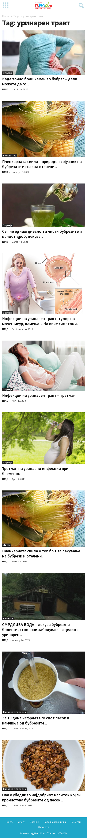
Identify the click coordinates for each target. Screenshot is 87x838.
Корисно (8, 618)
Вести (10, 821)
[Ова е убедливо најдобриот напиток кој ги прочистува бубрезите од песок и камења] (43, 765)
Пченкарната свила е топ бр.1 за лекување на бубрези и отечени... (41, 553)
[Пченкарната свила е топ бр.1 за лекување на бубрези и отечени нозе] (43, 518)
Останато (43, 826)
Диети (6, 545)
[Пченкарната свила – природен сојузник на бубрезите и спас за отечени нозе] (43, 129)
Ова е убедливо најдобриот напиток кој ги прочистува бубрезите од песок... (41, 797)
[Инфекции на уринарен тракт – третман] (43, 366)
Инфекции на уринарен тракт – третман (39, 395)
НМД (5, 329)
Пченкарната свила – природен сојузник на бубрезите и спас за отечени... (42, 164)
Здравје (7, 72)
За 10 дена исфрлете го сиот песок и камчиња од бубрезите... (35, 720)
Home (6, 16)
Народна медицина (14, 712)
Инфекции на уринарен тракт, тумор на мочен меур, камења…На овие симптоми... (40, 321)
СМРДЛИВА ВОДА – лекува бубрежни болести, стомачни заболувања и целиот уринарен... (40, 629)
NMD (5, 89)
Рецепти (76, 821)
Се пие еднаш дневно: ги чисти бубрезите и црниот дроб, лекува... (42, 234)
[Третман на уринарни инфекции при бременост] (43, 438)
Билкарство (9, 155)
